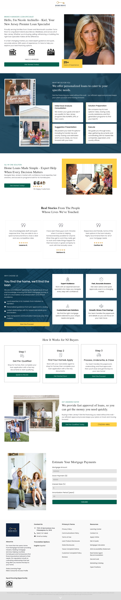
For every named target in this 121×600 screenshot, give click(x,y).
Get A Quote (94, 541)
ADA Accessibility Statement (100, 549)
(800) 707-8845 (42, 533)
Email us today (42, 536)
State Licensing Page (13, 569)
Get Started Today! (31, 64)
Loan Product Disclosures (71, 541)
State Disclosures (68, 545)
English (36, 546)
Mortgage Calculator (97, 545)
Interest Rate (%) (58, 484)
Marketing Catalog (96, 563)
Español (42, 546)
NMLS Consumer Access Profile (17, 571)
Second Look (94, 559)
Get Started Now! (60, 376)
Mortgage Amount (59, 467)
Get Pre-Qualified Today (75, 424)
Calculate (84, 502)
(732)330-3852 (104, 424)
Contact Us (94, 533)
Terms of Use (66, 537)
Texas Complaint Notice (70, 549)
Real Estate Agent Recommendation (96, 554)
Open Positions (95, 567)
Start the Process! (27, 324)
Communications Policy (70, 533)
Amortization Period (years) (63, 492)
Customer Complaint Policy (71, 553)
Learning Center (95, 529)
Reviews (65, 557)
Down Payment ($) (59, 476)
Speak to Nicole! (22, 375)
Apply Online (94, 537)
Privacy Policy (67, 529)
